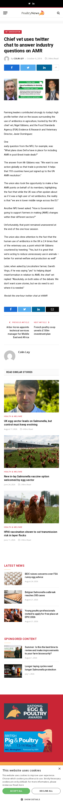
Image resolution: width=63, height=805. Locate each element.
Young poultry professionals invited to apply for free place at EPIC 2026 (41, 613)
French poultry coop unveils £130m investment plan (44, 330)
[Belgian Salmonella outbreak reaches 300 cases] (13, 597)
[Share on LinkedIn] (44, 68)
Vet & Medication (12, 32)
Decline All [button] (46, 791)
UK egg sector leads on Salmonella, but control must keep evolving (28, 423)
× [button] (59, 769)
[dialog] (31, 785)
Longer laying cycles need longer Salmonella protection (40, 668)
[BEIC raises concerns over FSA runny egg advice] (13, 578)
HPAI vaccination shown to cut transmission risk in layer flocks (30, 533)
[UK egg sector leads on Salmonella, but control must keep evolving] (31, 396)
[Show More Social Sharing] (56, 68)
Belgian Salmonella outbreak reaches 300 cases (40, 594)
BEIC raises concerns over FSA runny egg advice (41, 575)
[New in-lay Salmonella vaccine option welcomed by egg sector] (31, 451)
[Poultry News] (33, 13)
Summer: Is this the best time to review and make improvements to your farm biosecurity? (42, 650)
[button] (31, 799)
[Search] (58, 13)
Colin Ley (19, 58)
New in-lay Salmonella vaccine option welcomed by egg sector (26, 478)
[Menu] (5, 13)
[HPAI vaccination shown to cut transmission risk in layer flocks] (31, 507)
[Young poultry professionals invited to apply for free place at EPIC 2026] (13, 615)
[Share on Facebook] (12, 68)
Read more (18, 785)
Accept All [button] (16, 791)
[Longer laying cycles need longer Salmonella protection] (13, 671)
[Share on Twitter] (28, 68)
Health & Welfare (13, 416)
